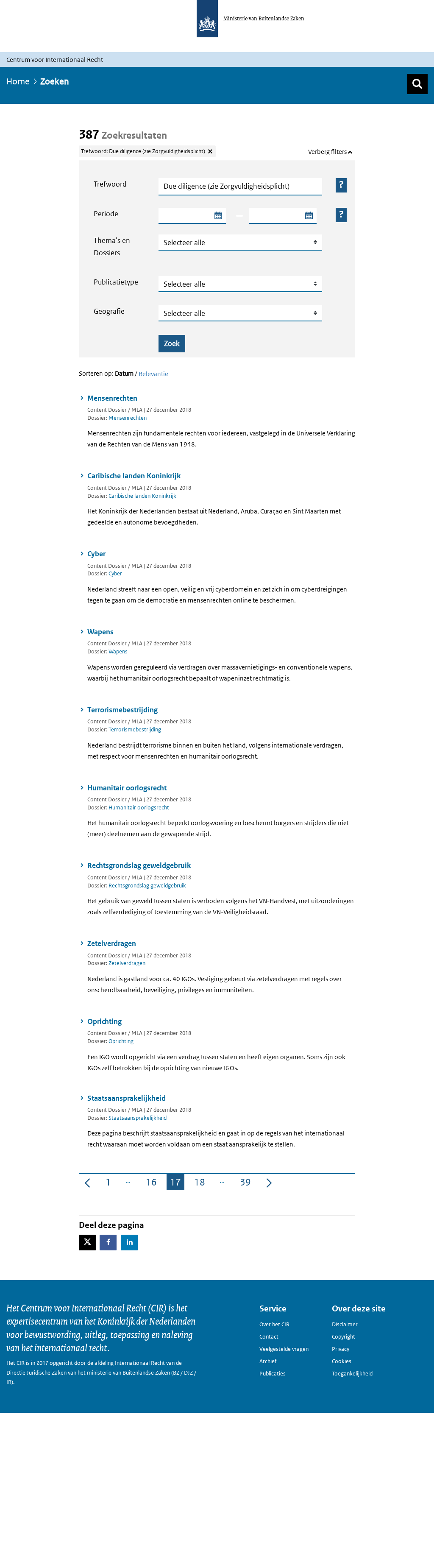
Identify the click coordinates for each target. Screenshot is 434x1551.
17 (177, 1183)
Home (18, 81)
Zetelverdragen (111, 943)
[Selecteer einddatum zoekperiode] (308, 216)
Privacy (340, 1349)
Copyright (343, 1336)
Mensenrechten (112, 398)
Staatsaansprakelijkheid (126, 1098)
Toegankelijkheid (352, 1373)
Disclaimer (345, 1324)
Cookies (341, 1361)
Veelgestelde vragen (284, 1349)
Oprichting (104, 1021)
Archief (267, 1361)
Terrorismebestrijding (122, 709)
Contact (268, 1336)
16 (153, 1183)
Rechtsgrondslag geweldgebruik (139, 865)
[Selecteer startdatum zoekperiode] (218, 216)
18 (201, 1183)
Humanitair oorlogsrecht (127, 787)
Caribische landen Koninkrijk (134, 475)
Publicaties (272, 1373)
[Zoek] (417, 84)
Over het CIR (274, 1324)
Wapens (100, 631)
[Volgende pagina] (269, 1182)
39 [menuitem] (247, 1183)
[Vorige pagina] (87, 1182)
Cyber (96, 553)
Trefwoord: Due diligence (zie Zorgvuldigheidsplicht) (143, 151)
